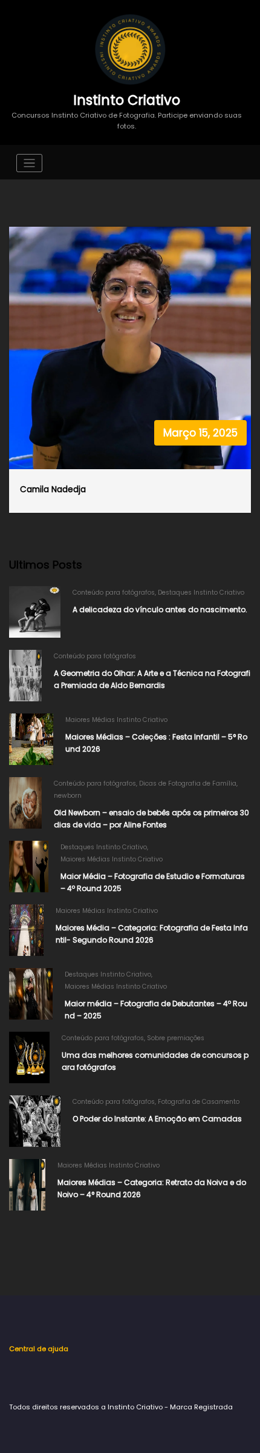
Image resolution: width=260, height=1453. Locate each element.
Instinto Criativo (126, 100)
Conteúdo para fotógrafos (114, 592)
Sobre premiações (175, 1038)
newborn (68, 795)
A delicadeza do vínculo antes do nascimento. (160, 609)
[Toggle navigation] (29, 163)
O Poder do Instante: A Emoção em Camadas (157, 1119)
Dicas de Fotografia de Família (187, 783)
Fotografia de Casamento (198, 1101)
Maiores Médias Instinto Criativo (116, 719)
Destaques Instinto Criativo (201, 592)
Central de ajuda (38, 1349)
